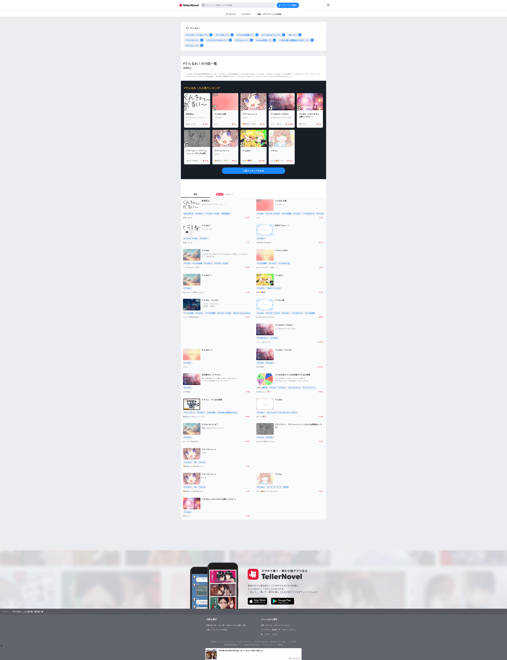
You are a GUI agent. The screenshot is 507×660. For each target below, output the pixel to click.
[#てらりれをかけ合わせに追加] (202, 40)
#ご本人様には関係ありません (294, 40)
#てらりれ (192, 40)
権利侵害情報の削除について (232, 644)
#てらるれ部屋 (245, 35)
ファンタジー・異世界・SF (270, 630)
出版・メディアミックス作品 (216, 630)
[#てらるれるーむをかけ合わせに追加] (284, 35)
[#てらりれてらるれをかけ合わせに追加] (231, 40)
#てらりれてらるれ (217, 40)
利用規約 (214, 641)
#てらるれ (222, 35)
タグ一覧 (221, 625)
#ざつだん (192, 45)
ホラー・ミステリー (289, 630)
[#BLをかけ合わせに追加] (300, 35)
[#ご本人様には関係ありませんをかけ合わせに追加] (312, 40)
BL (262, 634)
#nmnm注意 (263, 40)
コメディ (275, 634)
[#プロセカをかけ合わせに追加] (252, 40)
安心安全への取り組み (261, 641)
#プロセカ (241, 40)
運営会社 (280, 644)
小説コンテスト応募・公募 (235, 625)
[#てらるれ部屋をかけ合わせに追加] (257, 35)
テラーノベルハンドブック (226, 641)
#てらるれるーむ (271, 35)
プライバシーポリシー (269, 644)
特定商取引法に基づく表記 (278, 641)
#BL (293, 35)
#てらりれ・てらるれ (197, 35)
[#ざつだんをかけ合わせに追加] (202, 45)
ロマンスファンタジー (282, 625)
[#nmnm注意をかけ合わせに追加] (275, 40)
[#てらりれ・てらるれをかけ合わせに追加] (211, 35)
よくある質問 (292, 641)
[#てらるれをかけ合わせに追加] (232, 35)
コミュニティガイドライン (244, 641)
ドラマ (267, 634)
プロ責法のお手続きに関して (251, 644)
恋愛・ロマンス (266, 625)
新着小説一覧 (211, 625)
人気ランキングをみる (253, 171)
